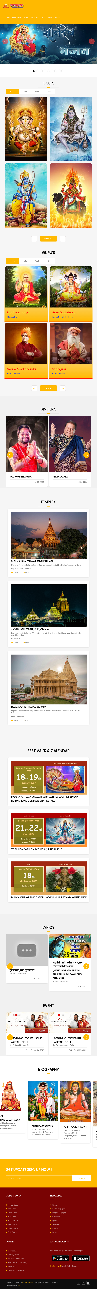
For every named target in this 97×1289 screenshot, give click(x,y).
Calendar (56, 1216)
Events (57, 18)
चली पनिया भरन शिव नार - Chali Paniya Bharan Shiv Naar (25, 974)
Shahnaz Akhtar (62, 476)
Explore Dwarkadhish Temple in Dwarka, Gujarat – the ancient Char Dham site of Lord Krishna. (46, 711)
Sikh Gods (12, 1216)
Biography (35, 18)
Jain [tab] (25, 91)
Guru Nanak (8, 1131)
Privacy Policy (13, 1254)
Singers (26, 18)
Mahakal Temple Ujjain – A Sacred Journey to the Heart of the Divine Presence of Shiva (46, 565)
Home (8, 18)
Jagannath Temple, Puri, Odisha (30, 629)
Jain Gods (12, 1209)
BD (19, 1285)
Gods (14, 18)
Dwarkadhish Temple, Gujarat (29, 706)
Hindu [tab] (12, 91)
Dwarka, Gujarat (18, 716)
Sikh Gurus (12, 1232)
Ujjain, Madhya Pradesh (21, 568)
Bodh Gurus (13, 1228)
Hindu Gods (13, 1205)
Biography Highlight (16, 1270)
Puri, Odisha (16, 639)
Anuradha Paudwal (21, 476)
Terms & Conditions (16, 1258)
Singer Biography (59, 1212)
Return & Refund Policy (17, 1262)
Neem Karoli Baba (43, 1127)
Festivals (50, 18)
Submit (81, 1178)
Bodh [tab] (37, 91)
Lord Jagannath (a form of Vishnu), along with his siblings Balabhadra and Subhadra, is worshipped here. (46, 634)
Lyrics (43, 18)
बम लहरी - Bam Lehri (64, 962)
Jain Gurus (12, 1224)
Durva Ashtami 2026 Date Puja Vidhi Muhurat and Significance (49, 897)
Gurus (19, 18)
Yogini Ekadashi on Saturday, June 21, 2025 (36, 849)
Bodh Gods (12, 1212)
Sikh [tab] (49, 91)
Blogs (54, 1232)
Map (27, 572)
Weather (17, 572)
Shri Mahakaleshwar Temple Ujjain (32, 561)
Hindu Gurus (13, 1220)
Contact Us (12, 1251)
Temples (55, 1224)
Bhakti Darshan (27, 1282)
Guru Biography (58, 1209)
